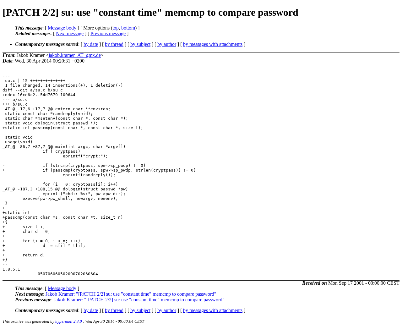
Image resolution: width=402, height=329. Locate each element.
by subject (140, 44)
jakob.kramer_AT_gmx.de (75, 55)
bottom (128, 27)
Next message (70, 33)
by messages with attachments (212, 44)
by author (166, 44)
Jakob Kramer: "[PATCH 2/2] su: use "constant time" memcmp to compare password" (131, 294)
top (115, 27)
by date (91, 44)
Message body (62, 27)
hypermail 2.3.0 (68, 321)
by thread (114, 44)
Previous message (108, 33)
